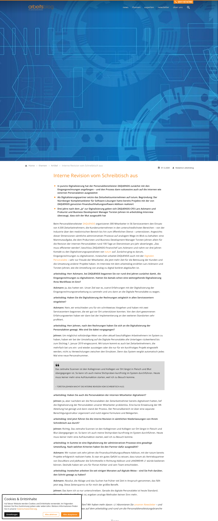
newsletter (163, 7)
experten (149, 7)
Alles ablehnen (51, 514)
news (125, 7)
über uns (178, 7)
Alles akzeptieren (70, 514)
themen (136, 7)
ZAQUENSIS (89, 223)
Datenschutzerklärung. (27, 508)
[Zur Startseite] (41, 7)
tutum (108, 251)
